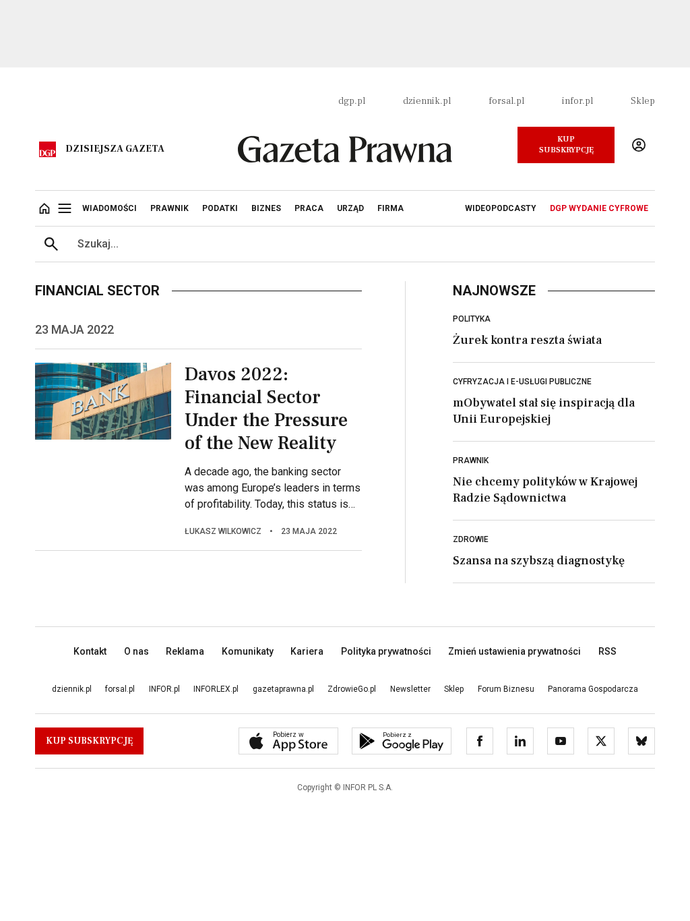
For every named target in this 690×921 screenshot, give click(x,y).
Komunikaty (248, 651)
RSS (607, 651)
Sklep (643, 101)
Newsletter (410, 689)
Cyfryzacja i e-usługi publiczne (522, 381)
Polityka (472, 319)
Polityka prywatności (386, 651)
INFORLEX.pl (216, 689)
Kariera (306, 651)
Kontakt (89, 651)
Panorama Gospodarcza (593, 689)
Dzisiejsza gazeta (114, 149)
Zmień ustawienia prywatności (514, 651)
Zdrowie (471, 539)
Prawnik (471, 460)
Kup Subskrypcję (566, 144)
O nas (136, 651)
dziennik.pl (427, 101)
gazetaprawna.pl (283, 689)
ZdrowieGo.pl (351, 689)
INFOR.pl (164, 689)
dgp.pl (351, 101)
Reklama (185, 651)
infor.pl (577, 101)
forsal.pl (506, 101)
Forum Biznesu (506, 689)
